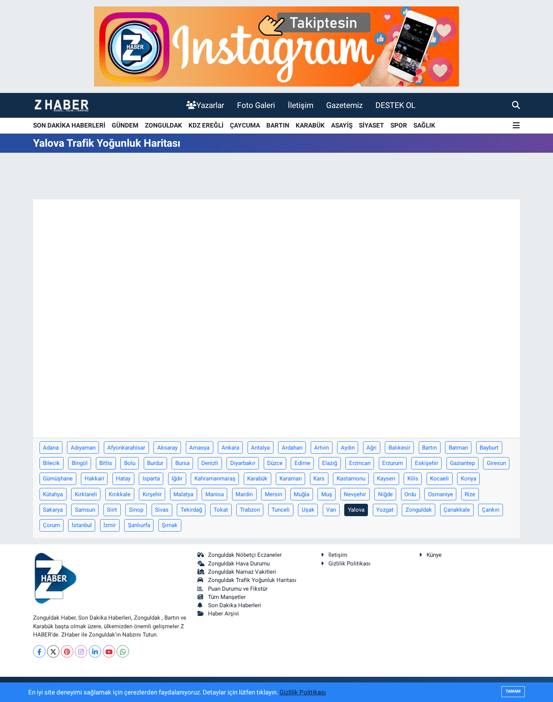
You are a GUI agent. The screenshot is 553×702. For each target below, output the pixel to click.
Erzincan (360, 463)
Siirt (112, 509)
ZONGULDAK (163, 125)
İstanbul (82, 525)
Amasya (199, 447)
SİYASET (371, 125)
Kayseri (386, 478)
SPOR (398, 125)
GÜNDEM (125, 125)
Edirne (302, 463)
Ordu (410, 494)
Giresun (496, 463)
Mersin (273, 494)
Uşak (308, 509)
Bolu (129, 463)
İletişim (300, 105)
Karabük (257, 478)
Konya (468, 478)
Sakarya (53, 509)
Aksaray (167, 447)
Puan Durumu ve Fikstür (237, 588)
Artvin (321, 447)
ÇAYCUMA (245, 125)
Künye (434, 555)
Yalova (356, 509)
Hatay (123, 478)
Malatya (183, 494)
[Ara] (516, 105)
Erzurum (392, 463)
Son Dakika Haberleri (234, 605)
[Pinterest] (67, 651)
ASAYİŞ (341, 125)
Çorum (51, 525)
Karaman (291, 478)
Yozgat (384, 509)
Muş (326, 494)
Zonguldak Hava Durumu (239, 563)
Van (331, 509)
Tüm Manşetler (227, 597)
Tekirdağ (191, 509)
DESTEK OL (395, 105)
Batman (458, 447)
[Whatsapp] (123, 651)
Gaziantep (462, 463)
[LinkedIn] (95, 651)
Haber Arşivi (223, 613)
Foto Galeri (256, 105)
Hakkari (94, 478)
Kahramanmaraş (214, 478)
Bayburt (489, 447)
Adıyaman (83, 447)
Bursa (182, 463)
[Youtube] (109, 651)
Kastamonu (351, 478)
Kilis (412, 478)
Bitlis (105, 463)
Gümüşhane (58, 478)
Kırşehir (152, 494)
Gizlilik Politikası (349, 563)
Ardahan (292, 447)
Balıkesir (399, 447)
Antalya (260, 447)
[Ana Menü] (516, 126)
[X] (53, 651)
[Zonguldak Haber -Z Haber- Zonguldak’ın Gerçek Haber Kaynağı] (61, 105)
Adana (51, 447)
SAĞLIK (424, 125)
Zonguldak (419, 509)
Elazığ (329, 463)
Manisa (214, 494)
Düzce (275, 463)
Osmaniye (440, 494)
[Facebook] (39, 651)
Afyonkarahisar (126, 447)
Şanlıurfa (139, 525)
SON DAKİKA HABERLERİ (69, 125)
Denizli (209, 463)
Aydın (348, 447)
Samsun (85, 509)
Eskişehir (426, 463)
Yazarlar (210, 105)
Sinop (136, 509)
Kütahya (53, 494)
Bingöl (80, 463)
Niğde (385, 494)
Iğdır (177, 478)
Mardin (244, 494)
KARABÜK (310, 125)
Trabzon (250, 509)
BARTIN (277, 125)
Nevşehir (355, 494)
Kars (319, 478)
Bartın (429, 447)
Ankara (230, 447)
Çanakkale (457, 509)
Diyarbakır (242, 463)
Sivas (162, 509)
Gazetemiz (344, 105)
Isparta (151, 478)
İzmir (109, 525)
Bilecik (51, 463)
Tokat (221, 509)
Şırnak (170, 525)
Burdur (155, 463)
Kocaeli (439, 478)
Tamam (513, 691)
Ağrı (371, 447)
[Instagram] (81, 651)
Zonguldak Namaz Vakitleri (242, 571)
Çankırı (491, 509)
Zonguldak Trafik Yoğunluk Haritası (252, 580)
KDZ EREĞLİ (205, 125)
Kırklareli (86, 494)
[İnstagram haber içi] (276, 46)
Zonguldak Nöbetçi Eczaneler (245, 555)
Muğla (301, 494)
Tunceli (281, 509)
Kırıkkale (120, 494)
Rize (470, 494)
